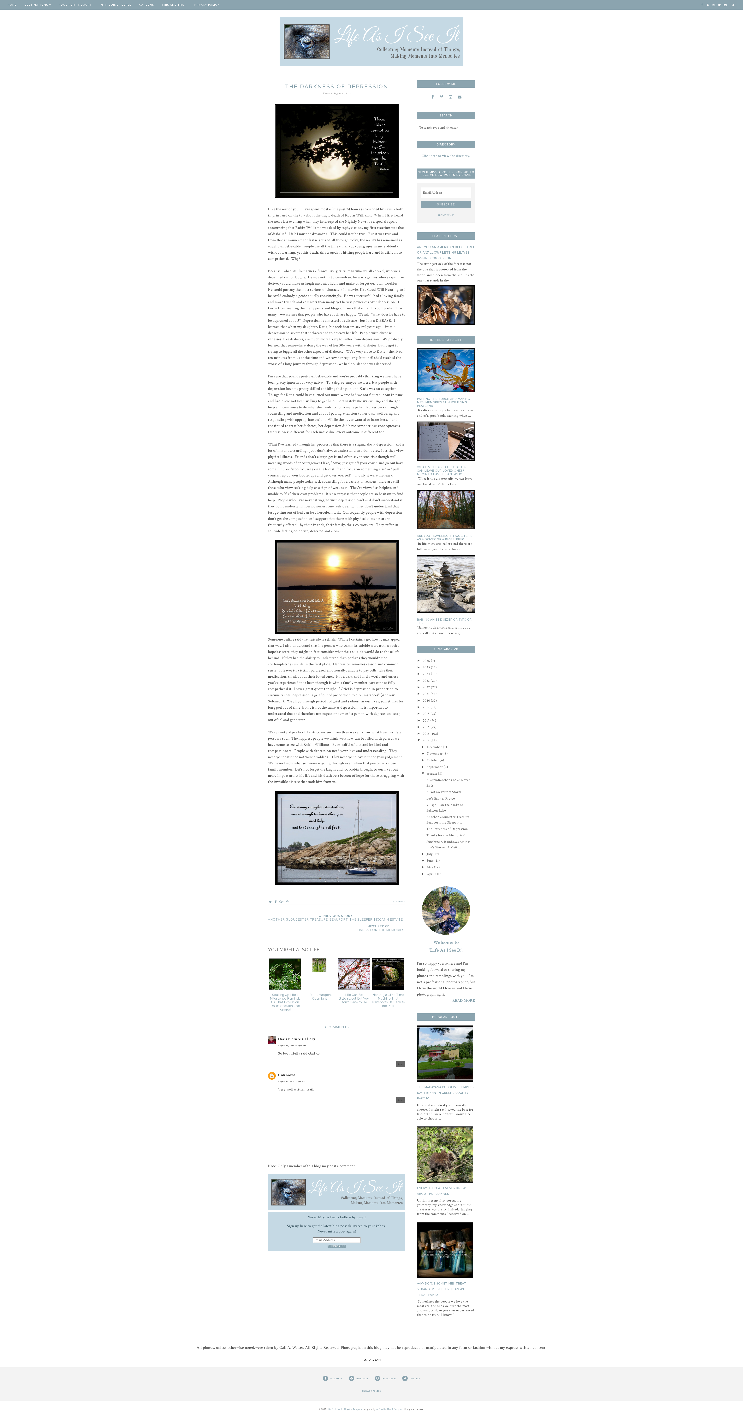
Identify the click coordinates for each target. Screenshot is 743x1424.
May (430, 867)
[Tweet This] (270, 901)
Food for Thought (75, 4)
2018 (427, 714)
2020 (427, 700)
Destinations (36, 4)
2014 (427, 740)
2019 (427, 707)
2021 (427, 694)
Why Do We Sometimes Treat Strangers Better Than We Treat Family (441, 1289)
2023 (427, 680)
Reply (401, 1063)
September (435, 767)
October (433, 760)
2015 (427, 733)
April (431, 874)
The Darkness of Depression (447, 829)
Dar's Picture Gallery (297, 1039)
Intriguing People (115, 4)
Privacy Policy (206, 4)
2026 (427, 661)
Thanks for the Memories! (445, 835)
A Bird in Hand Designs (389, 1409)
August (432, 773)
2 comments (398, 901)
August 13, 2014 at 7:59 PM (292, 1081)
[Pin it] (287, 901)
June (431, 860)
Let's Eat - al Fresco (440, 798)
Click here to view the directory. (446, 156)
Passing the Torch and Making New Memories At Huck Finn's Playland (443, 402)
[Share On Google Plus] (281, 901)
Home (12, 4)
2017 (427, 720)
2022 (427, 687)
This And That (174, 4)
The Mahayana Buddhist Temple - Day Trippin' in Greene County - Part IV (445, 1092)
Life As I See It (335, 1409)
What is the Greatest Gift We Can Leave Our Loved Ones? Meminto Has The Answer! (443, 470)
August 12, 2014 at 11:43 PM (292, 1045)
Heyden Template (353, 1409)
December (435, 747)
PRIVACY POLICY (446, 215)
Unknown (287, 1075)
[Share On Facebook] (276, 901)
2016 (427, 727)
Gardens (146, 4)
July (430, 854)
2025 (427, 667)
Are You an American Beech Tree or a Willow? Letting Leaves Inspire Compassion (446, 252)
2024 (427, 674)
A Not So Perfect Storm (443, 792)
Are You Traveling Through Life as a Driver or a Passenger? (444, 537)
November (435, 753)
